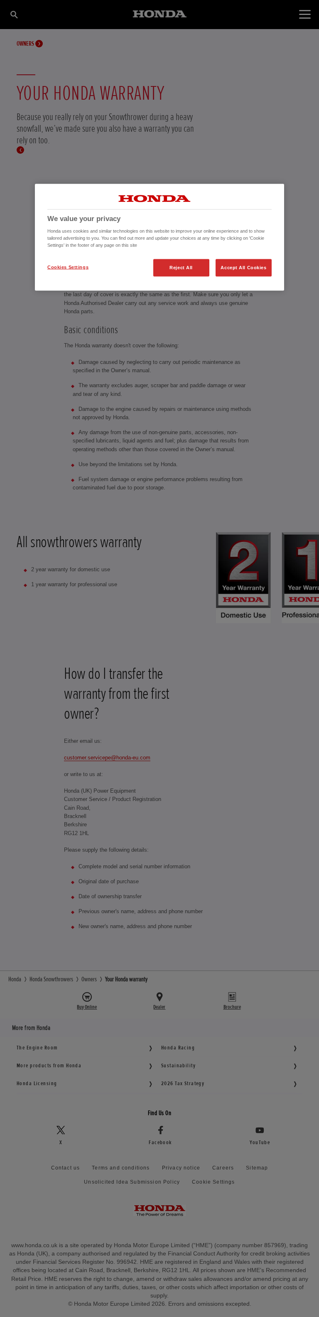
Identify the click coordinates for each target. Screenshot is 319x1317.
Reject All (181, 267)
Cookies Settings (67, 267)
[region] (159, 237)
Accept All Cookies (243, 267)
